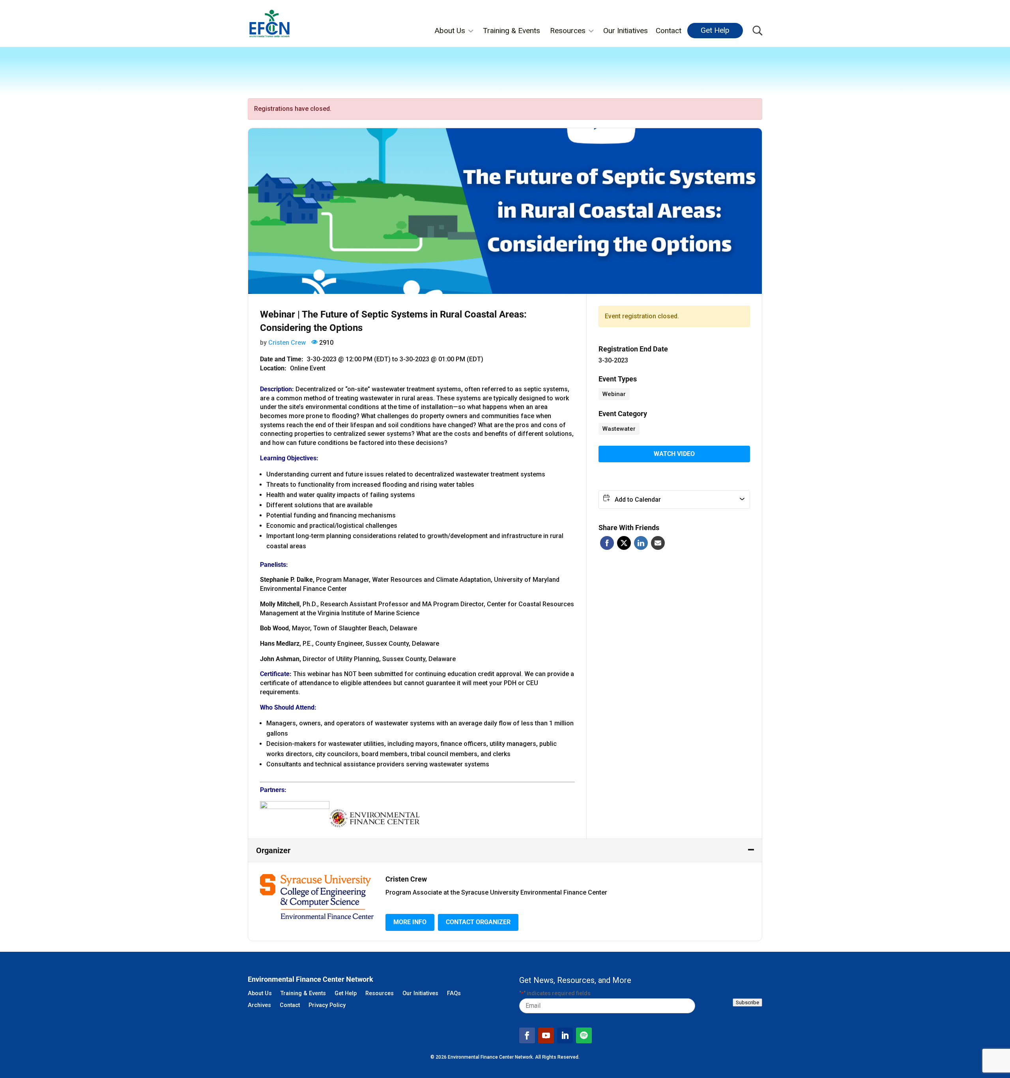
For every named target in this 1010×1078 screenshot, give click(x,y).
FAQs (454, 994)
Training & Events (511, 30)
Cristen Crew (287, 342)
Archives (259, 1006)
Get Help (715, 30)
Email (658, 543)
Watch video (674, 454)
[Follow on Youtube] (546, 1035)
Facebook (607, 543)
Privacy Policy (327, 1006)
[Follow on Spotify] (584, 1035)
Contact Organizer (478, 922)
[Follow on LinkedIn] (565, 1035)
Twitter (624, 543)
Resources (567, 30)
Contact (668, 30)
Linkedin (641, 543)
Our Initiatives (625, 30)
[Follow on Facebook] (527, 1035)
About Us (449, 30)
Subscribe (747, 1002)
